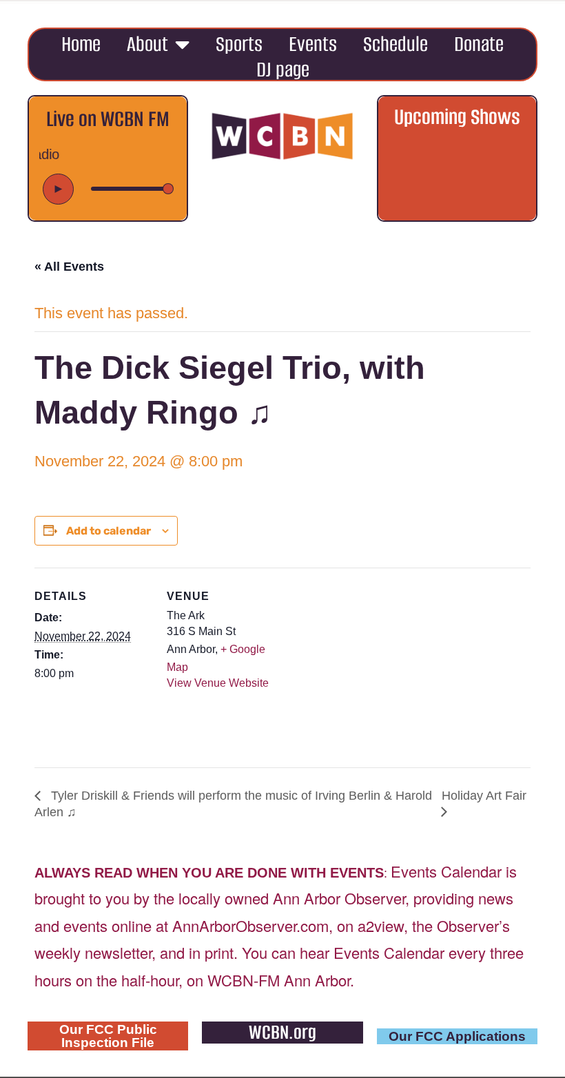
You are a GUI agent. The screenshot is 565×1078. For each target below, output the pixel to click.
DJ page (282, 69)
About (147, 44)
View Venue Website (218, 683)
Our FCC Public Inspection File (108, 1036)
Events (313, 44)
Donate (479, 44)
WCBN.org (282, 1032)
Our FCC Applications (457, 1036)
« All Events (69, 266)
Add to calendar (108, 530)
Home (81, 44)
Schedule (395, 44)
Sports (239, 44)
